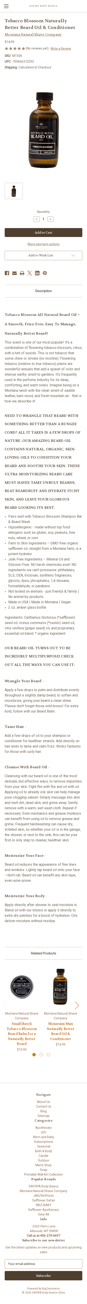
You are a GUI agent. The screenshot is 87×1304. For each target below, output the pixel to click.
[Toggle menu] (6, 6)
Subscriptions (43, 1141)
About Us (43, 1102)
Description (43, 291)
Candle (43, 1156)
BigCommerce (51, 1288)
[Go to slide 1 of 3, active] (34, 1054)
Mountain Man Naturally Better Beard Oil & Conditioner (60, 1031)
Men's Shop (43, 1165)
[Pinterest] (45, 273)
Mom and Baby (43, 1137)
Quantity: (43, 212)
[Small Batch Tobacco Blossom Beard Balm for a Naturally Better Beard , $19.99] (21, 986)
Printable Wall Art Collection (43, 1174)
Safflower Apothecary (43, 1209)
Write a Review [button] (60, 48)
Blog (43, 1111)
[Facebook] (7, 273)
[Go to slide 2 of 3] (41, 1054)
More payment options (44, 244)
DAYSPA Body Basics (43, 1186)
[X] (29, 273)
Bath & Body (43, 1151)
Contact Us (43, 1106)
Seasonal (43, 1146)
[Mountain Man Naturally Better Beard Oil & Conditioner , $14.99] (60, 986)
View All (43, 1214)
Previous (5, 1005)
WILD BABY (44, 1205)
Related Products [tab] (43, 953)
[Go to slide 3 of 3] (48, 1054)
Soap (43, 1170)
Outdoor (43, 1160)
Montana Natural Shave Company (43, 1191)
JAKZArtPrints (43, 1195)
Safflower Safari (43, 1200)
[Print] (22, 273)
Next (76, 1005)
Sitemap (43, 1116)
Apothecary (43, 1127)
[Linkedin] (37, 273)
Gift (43, 1132)
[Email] (14, 273)
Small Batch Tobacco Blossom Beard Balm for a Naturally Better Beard (22, 1034)
